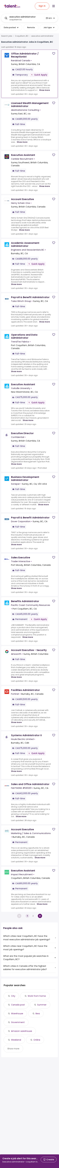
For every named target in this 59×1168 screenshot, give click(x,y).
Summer (41, 1004)
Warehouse (17, 1013)
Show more (44, 90)
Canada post (18, 1004)
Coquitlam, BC (22, 36)
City (13, 995)
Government (18, 1022)
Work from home (37, 995)
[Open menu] (53, 6)
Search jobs (6, 36)
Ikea (38, 1013)
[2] (40, 916)
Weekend (16, 1039)
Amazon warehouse (21, 1031)
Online (36, 1039)
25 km (49, 18)
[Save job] (53, 53)
